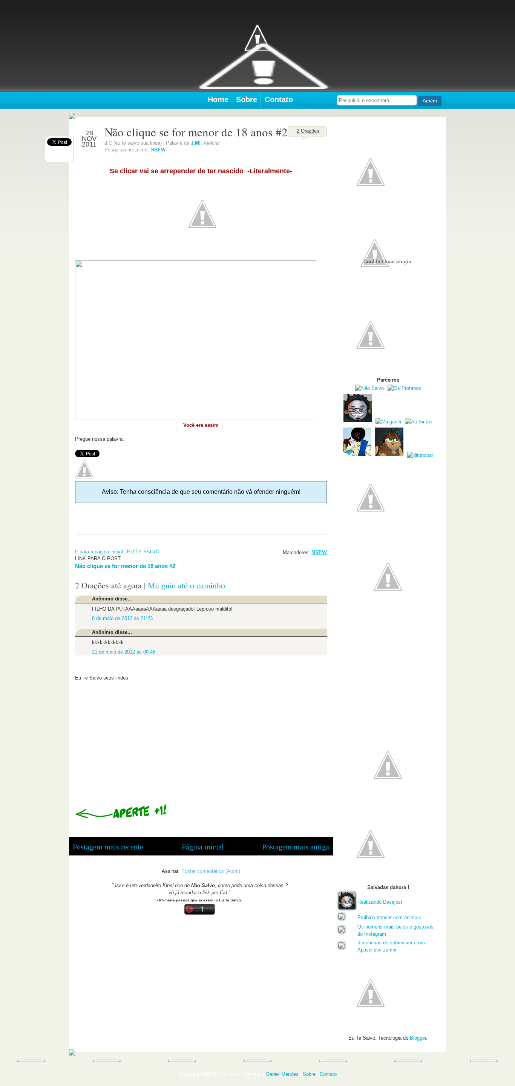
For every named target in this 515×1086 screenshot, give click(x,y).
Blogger (418, 1038)
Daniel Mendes (282, 1074)
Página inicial (203, 847)
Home (218, 99)
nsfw (158, 150)
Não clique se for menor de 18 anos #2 (125, 566)
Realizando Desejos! (379, 902)
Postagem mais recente (108, 847)
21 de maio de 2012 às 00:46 (123, 652)
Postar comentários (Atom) (210, 871)
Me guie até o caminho (186, 585)
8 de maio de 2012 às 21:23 (122, 618)
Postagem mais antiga (295, 847)
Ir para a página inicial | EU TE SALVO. (118, 551)
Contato (279, 99)
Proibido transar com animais (389, 917)
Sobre (246, 99)
